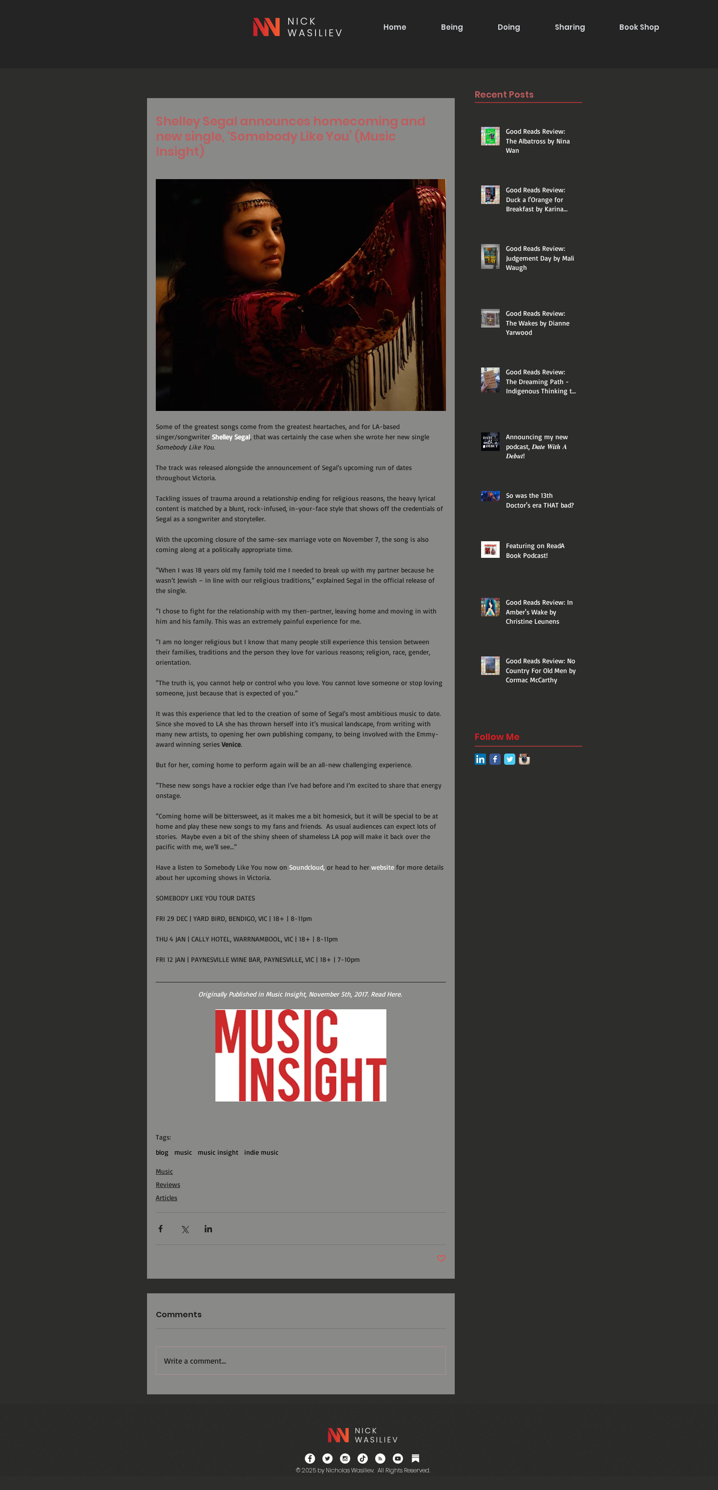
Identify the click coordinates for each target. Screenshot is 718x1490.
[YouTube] (398, 1458)
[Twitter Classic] (509, 759)
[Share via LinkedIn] (208, 1228)
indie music (261, 1152)
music (183, 1152)
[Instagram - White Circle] (345, 1458)
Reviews (168, 1184)
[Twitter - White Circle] (327, 1458)
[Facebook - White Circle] (310, 1458)
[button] (451, 27)
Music (164, 1171)
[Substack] (415, 1458)
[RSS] (380, 1458)
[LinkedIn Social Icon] (480, 759)
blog (162, 1152)
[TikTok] (363, 1458)
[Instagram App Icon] (524, 759)
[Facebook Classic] (495, 759)
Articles (166, 1197)
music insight (218, 1152)
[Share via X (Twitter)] (184, 1228)
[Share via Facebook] (160, 1228)
